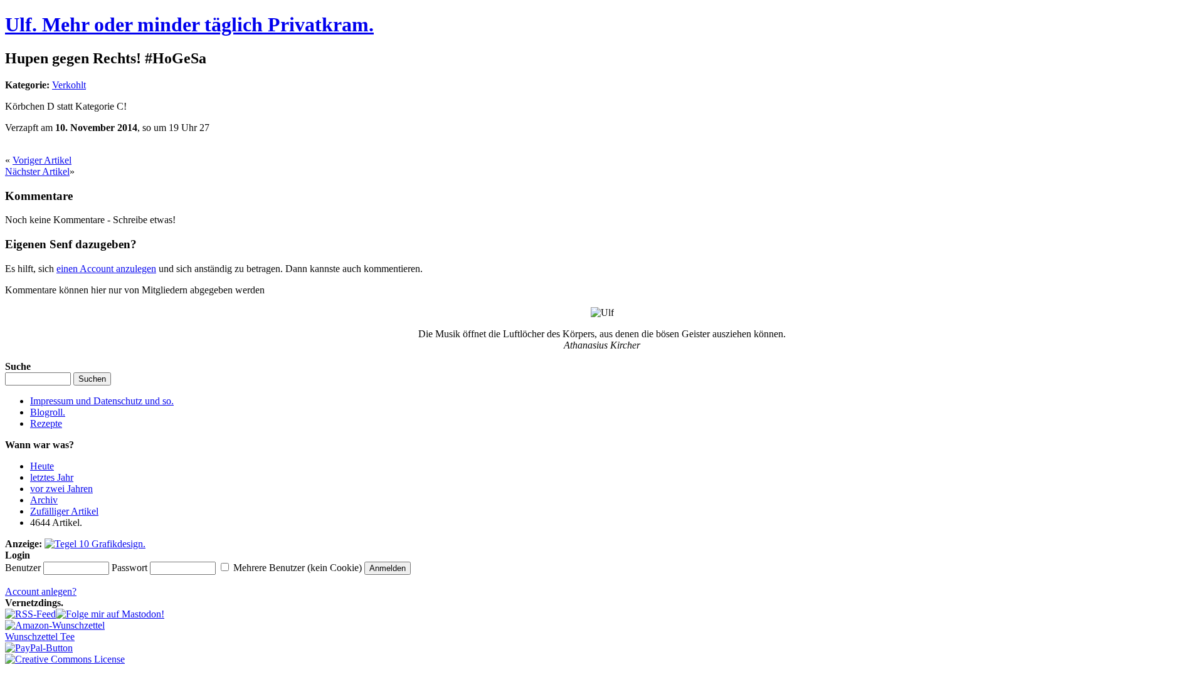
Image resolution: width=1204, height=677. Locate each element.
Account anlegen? (41, 591)
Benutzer (23, 567)
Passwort (129, 567)
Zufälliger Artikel (64, 511)
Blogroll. (47, 412)
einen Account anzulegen (106, 268)
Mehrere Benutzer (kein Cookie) (297, 567)
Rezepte (46, 423)
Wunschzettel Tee (40, 636)
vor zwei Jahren (61, 488)
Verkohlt (69, 85)
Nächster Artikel (37, 171)
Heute (42, 466)
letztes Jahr (51, 477)
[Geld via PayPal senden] (39, 648)
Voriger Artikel (42, 160)
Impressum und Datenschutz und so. (102, 401)
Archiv (44, 500)
